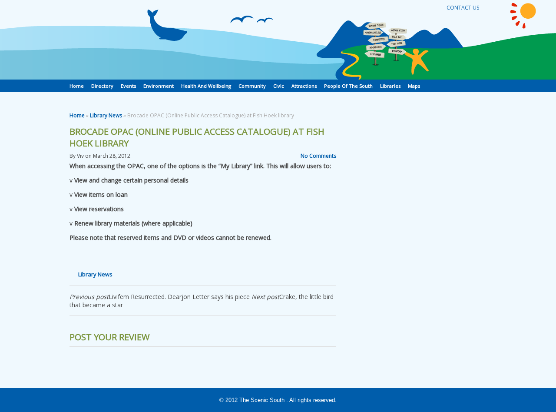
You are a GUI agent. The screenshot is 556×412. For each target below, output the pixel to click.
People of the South (348, 86)
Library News (106, 115)
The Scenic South (262, 400)
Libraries (390, 86)
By (73, 155)
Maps (414, 86)
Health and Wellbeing (206, 86)
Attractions (304, 86)
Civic (278, 86)
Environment (158, 86)
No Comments (318, 155)
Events (128, 86)
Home (77, 86)
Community (252, 86)
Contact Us (463, 7)
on (88, 155)
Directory (102, 86)
